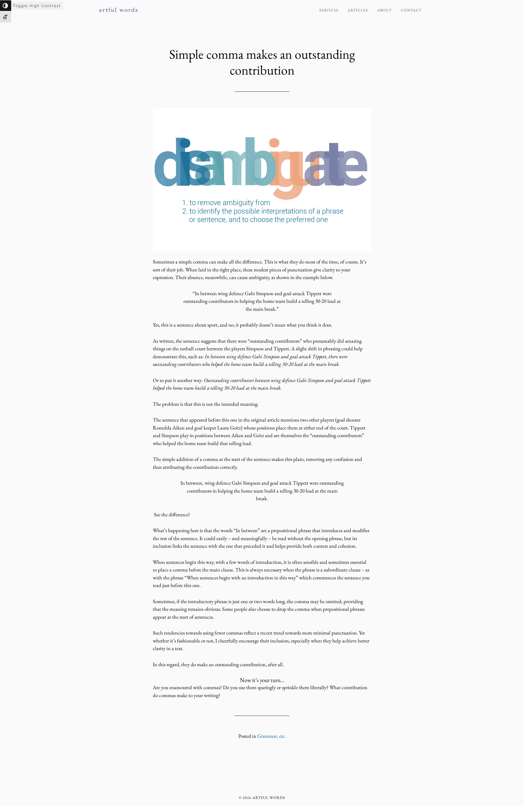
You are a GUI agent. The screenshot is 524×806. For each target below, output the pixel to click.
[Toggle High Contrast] (5, 5)
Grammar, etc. (271, 736)
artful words (147, 7)
